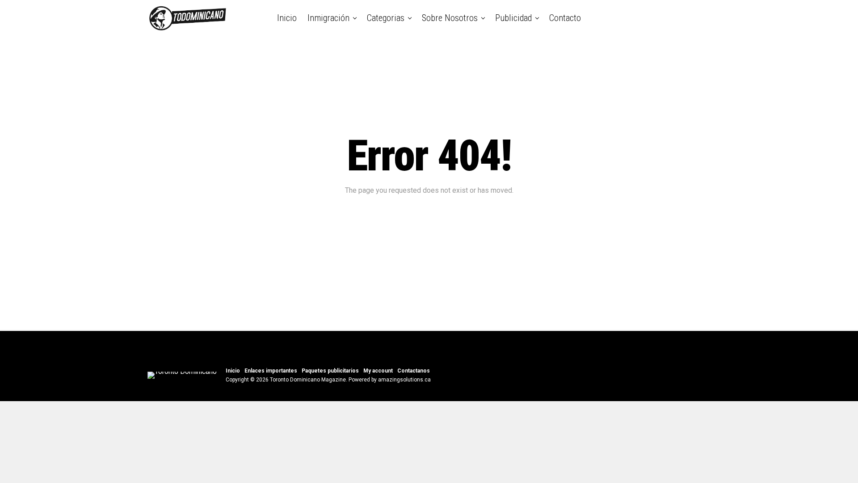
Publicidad (513, 18)
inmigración (328, 18)
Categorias (385, 18)
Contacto (565, 18)
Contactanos (413, 371)
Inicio (287, 18)
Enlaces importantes (270, 371)
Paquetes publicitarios (330, 371)
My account (378, 371)
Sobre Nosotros (450, 18)
